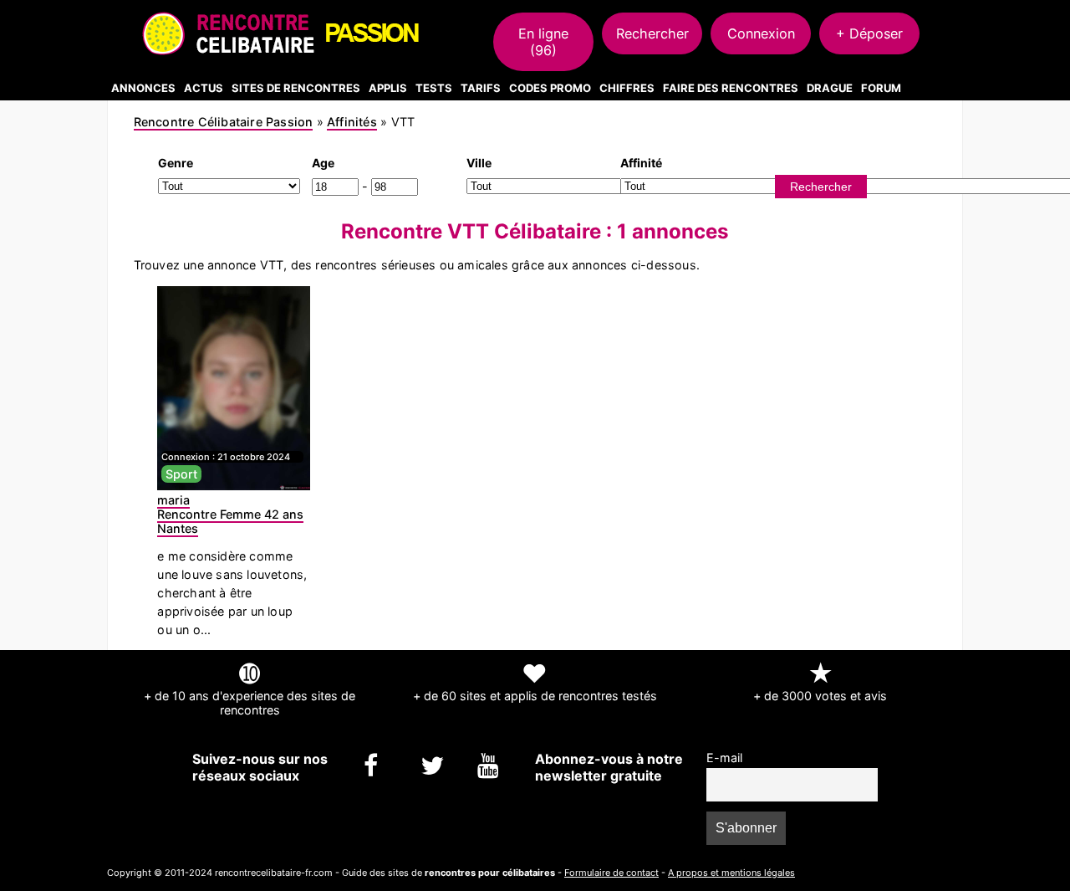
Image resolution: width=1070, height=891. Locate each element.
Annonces (143, 88)
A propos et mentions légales (731, 872)
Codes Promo (550, 88)
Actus (203, 88)
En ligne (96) (543, 42)
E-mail (724, 757)
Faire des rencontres (730, 88)
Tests (433, 88)
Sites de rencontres (296, 88)
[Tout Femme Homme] (229, 185)
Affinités (352, 122)
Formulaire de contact (611, 872)
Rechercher (652, 33)
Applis (388, 88)
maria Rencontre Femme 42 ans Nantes (230, 514)
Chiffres (627, 88)
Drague (830, 88)
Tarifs (481, 88)
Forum (881, 88)
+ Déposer (869, 33)
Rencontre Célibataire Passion (223, 122)
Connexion (761, 33)
